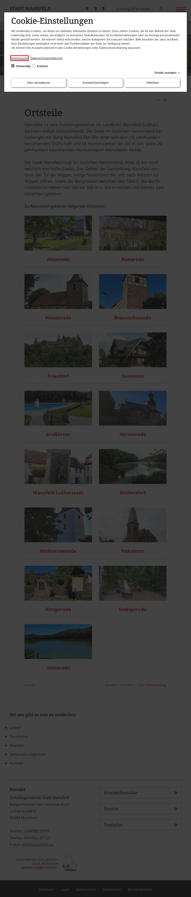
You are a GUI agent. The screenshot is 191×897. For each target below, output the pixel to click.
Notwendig (23, 66)
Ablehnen (152, 82)
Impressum (19, 58)
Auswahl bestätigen (95, 82)
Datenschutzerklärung (46, 58)
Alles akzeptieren (38, 82)
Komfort (42, 66)
